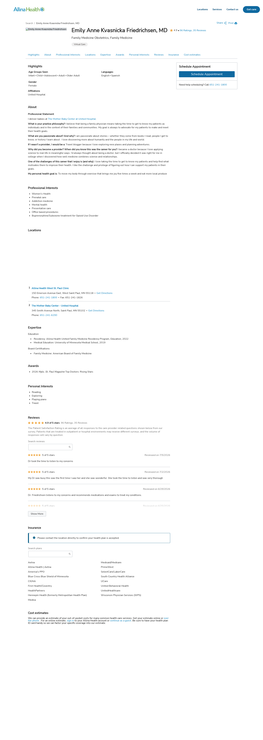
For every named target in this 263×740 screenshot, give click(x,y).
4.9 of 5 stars (52, 423)
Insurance (173, 54)
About (47, 54)
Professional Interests (68, 54)
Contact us (232, 9)
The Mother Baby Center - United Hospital (55, 306)
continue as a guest (120, 620)
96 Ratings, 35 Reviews (193, 30)
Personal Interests (139, 54)
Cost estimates (192, 54)
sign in (71, 620)
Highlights (33, 54)
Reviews (159, 54)
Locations (202, 9)
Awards (120, 54)
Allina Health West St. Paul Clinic (50, 288)
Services (217, 9)
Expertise (105, 54)
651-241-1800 (218, 84)
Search (29, 23)
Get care (251, 9)
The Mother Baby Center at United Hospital (72, 119)
